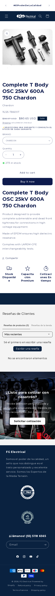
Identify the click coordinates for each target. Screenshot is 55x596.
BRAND (6, 134)
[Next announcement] (49, 5)
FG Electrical (26, 581)
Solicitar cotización (27, 421)
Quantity (7, 148)
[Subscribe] (45, 544)
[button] (6, 16)
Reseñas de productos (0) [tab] (16, 325)
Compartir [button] (12, 258)
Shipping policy (38, 590)
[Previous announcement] (5, 5)
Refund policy (24, 585)
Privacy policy (40, 585)
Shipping (6, 123)
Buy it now (27, 181)
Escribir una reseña (27, 348)
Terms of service (20, 590)
